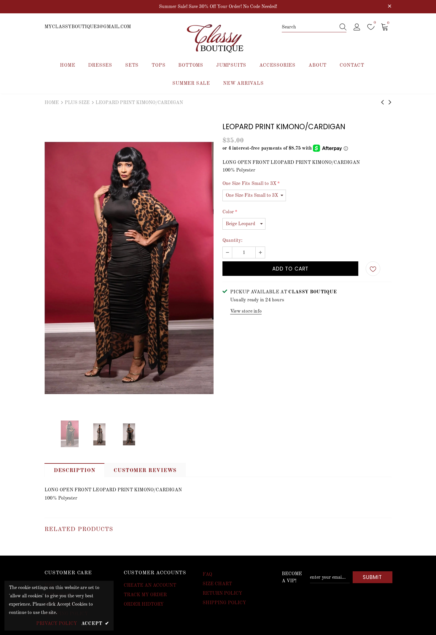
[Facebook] (265, 353)
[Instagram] (277, 353)
